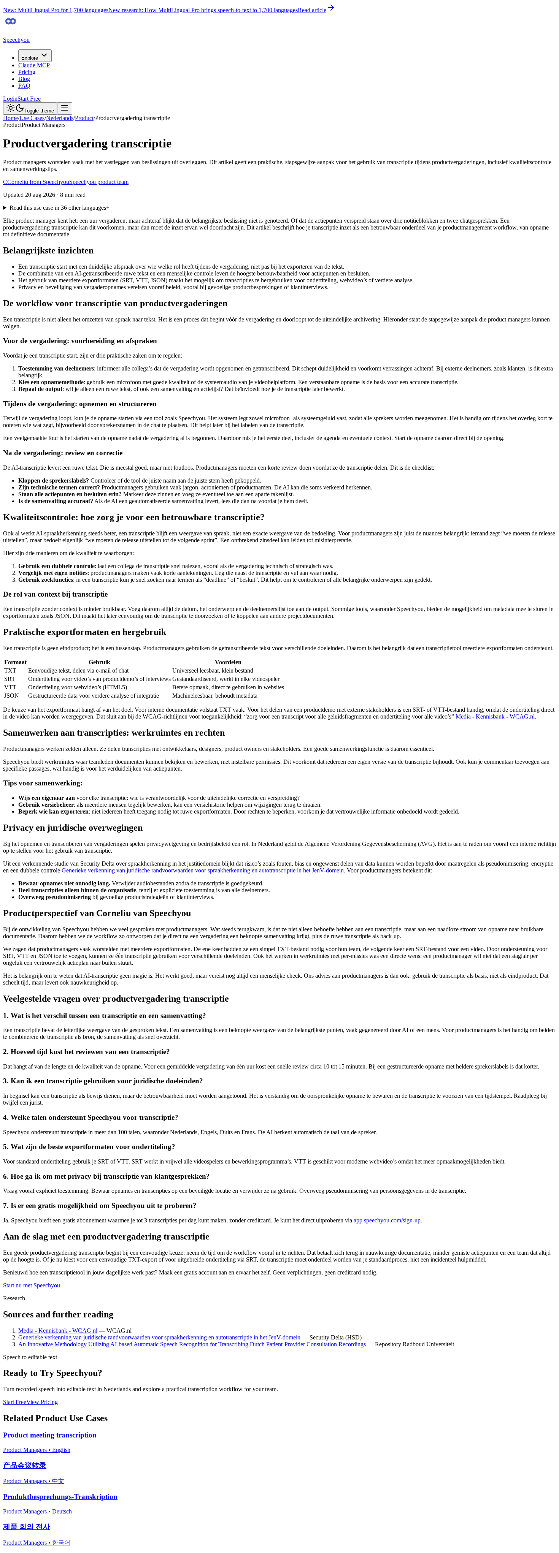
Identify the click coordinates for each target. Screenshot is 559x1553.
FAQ (24, 85)
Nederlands (59, 118)
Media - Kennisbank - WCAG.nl (495, 716)
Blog (24, 79)
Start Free (29, 98)
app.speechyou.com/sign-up (387, 1220)
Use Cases (31, 118)
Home (10, 118)
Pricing (26, 72)
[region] (279, 679)
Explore (29, 58)
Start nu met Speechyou (31, 1285)
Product (84, 118)
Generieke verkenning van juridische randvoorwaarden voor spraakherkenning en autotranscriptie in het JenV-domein (203, 870)
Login (10, 98)
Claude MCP (34, 65)
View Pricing (42, 1402)
